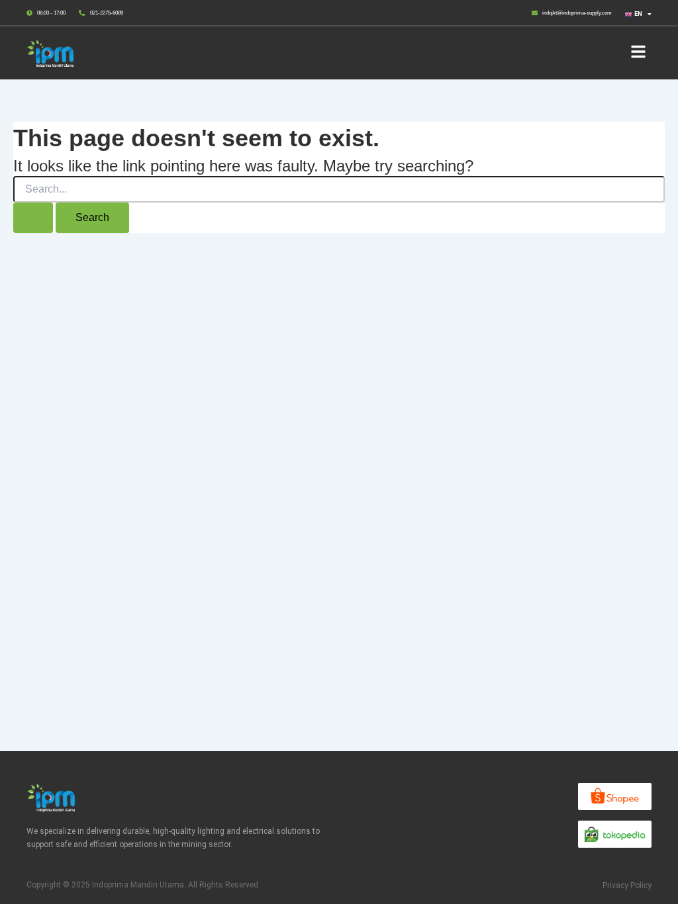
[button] (638, 53)
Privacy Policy (627, 885)
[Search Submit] (33, 218)
